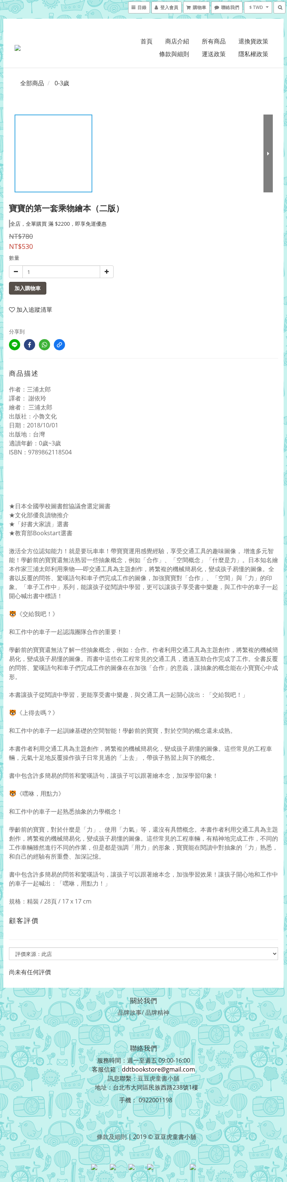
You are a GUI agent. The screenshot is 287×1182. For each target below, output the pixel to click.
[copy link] (59, 344)
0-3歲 (62, 83)
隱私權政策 (253, 54)
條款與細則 (174, 54)
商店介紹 (177, 41)
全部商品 (32, 83)
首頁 (146, 41)
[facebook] (29, 344)
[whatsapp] (44, 344)
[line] (14, 344)
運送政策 (214, 54)
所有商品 (214, 41)
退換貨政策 (253, 41)
